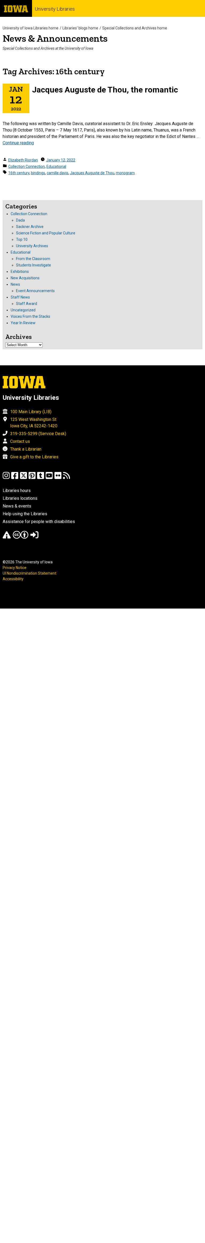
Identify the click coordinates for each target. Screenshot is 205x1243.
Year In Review (23, 323)
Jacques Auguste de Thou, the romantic (105, 89)
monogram (125, 173)
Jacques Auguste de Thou (92, 173)
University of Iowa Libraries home (30, 28)
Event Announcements (35, 291)
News (15, 284)
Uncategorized (23, 310)
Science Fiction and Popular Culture (45, 233)
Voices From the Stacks (30, 316)
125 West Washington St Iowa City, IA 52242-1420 (33, 422)
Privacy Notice (14, 568)
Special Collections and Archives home (134, 28)
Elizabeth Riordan (23, 160)
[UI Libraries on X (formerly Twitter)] (23, 478)
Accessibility (13, 579)
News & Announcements (55, 38)
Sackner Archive (30, 226)
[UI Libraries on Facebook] (14, 478)
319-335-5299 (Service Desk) (38, 433)
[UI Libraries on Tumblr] (40, 478)
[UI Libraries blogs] (66, 478)
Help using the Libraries (25, 513)
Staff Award (26, 303)
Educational (56, 166)
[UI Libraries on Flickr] (57, 478)
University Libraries (55, 9)
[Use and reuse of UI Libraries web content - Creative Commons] (20, 537)
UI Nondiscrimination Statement (29, 573)
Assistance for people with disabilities (39, 521)
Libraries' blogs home (80, 28)
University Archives (32, 246)
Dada (20, 220)
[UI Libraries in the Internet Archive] (7, 537)
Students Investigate (33, 265)
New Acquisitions (25, 278)
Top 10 (21, 239)
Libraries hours (17, 490)
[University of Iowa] (16, 8)
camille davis (57, 173)
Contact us (20, 441)
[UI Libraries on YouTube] (49, 478)
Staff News (20, 297)
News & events (17, 506)
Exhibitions (20, 271)
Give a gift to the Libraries (34, 456)
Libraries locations (20, 498)
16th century (18, 173)
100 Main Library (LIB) (31, 411)
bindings (38, 173)
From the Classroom (33, 259)
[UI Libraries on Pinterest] (32, 478)
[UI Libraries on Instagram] (6, 478)
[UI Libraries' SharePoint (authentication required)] (34, 537)
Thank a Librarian (25, 449)
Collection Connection (26, 166)
